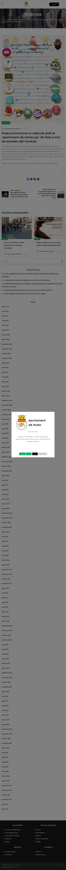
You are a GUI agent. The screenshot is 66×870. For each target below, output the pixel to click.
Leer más (22, 454)
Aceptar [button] (28, 454)
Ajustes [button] (35, 454)
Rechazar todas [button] (42, 454)
